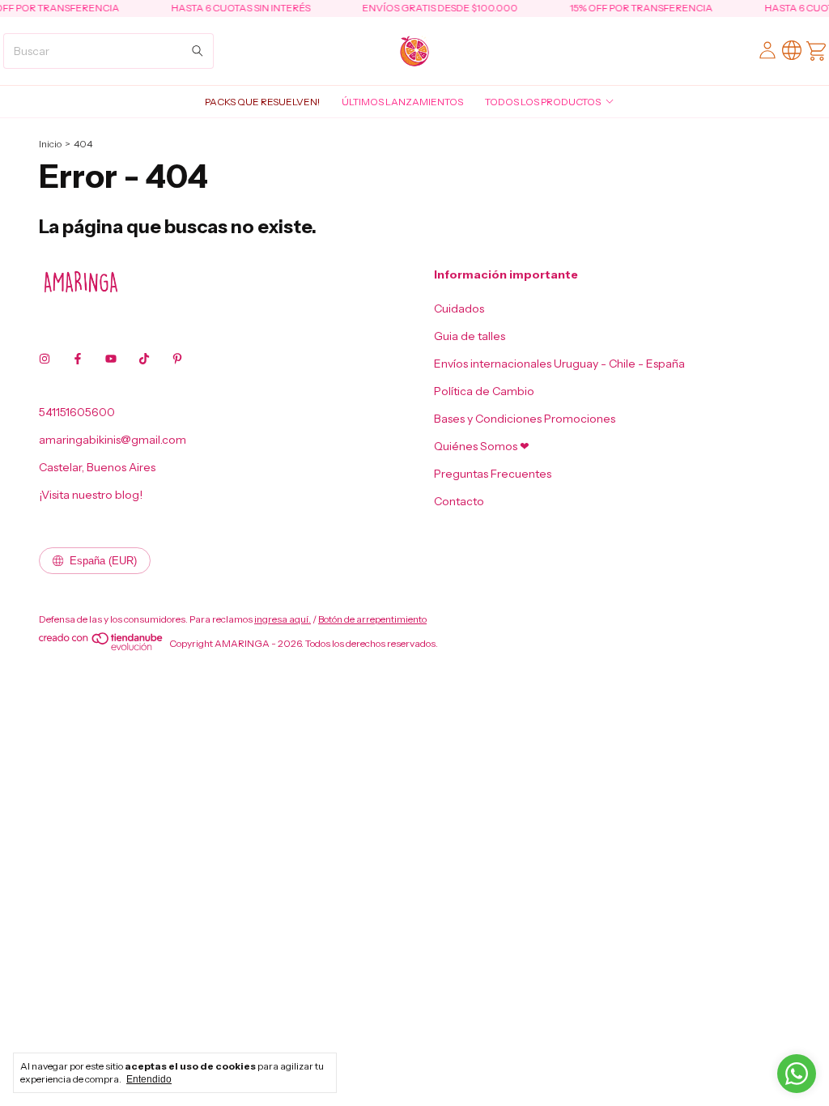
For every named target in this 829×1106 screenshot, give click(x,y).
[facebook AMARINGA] (77, 358)
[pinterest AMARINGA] (177, 358)
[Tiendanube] (101, 647)
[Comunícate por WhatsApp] (796, 1073)
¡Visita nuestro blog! (90, 494)
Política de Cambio (484, 391)
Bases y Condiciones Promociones (524, 418)
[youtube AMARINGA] (111, 358)
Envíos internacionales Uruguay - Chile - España (559, 363)
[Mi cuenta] (767, 50)
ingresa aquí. (282, 619)
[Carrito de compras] (816, 51)
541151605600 (77, 412)
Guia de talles (469, 336)
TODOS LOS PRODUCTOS (543, 102)
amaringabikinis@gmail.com (112, 439)
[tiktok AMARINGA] (144, 358)
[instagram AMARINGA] (44, 358)
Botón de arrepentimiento (372, 619)
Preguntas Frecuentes (492, 473)
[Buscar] (197, 51)
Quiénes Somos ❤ (481, 446)
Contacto (459, 501)
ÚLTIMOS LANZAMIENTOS (402, 102)
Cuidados (459, 308)
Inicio (50, 144)
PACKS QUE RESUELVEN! (262, 102)
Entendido (149, 1079)
